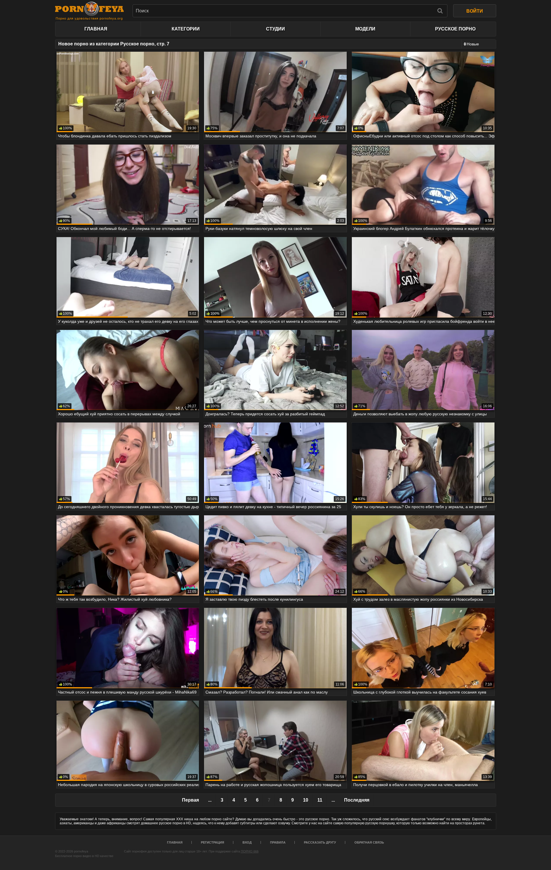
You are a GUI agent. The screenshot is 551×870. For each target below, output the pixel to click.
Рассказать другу (320, 842)
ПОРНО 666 (250, 851)
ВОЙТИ (474, 11)
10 (305, 800)
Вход (247, 842)
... (210, 800)
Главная (95, 28)
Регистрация (212, 842)
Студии (275, 28)
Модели (365, 28)
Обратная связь (369, 842)
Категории (186, 28)
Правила (278, 842)
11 (319, 800)
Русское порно (455, 28)
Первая (190, 800)
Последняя (356, 800)
